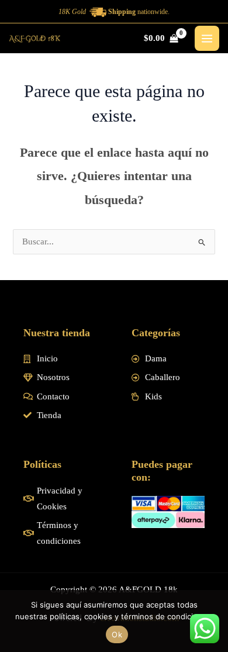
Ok (117, 634)
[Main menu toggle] (207, 38)
